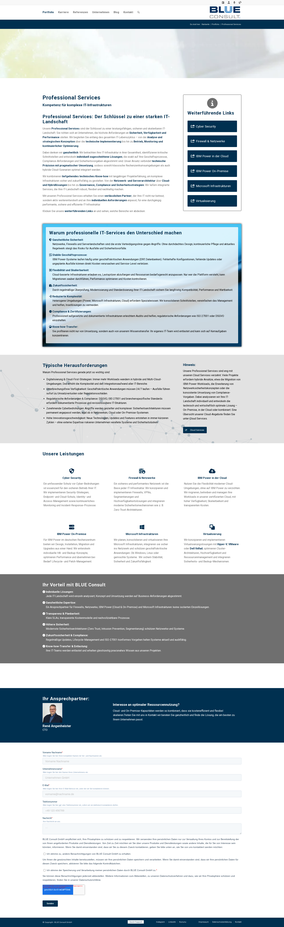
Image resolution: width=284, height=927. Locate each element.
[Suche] (138, 12)
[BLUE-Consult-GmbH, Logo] (224, 12)
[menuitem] (223, 3)
